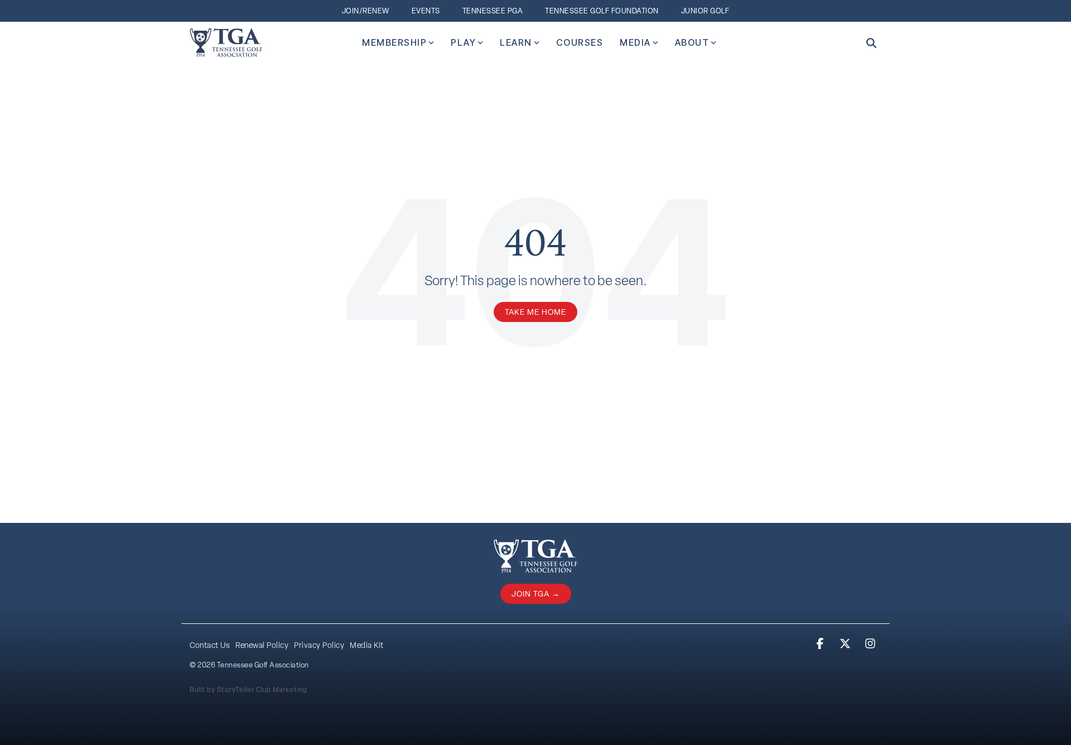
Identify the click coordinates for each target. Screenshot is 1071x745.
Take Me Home (535, 312)
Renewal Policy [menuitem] (261, 645)
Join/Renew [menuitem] (365, 11)
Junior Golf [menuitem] (705, 11)
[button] (821, 644)
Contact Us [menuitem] (210, 645)
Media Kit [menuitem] (367, 645)
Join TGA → (536, 594)
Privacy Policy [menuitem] (319, 645)
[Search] (871, 42)
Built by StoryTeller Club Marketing (248, 689)
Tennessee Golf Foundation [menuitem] (602, 11)
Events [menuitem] (426, 11)
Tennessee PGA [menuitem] (492, 11)
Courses (580, 42)
